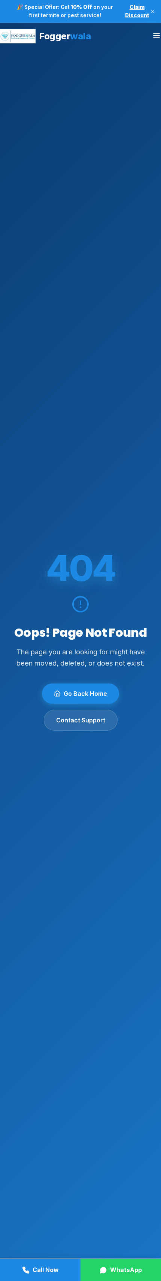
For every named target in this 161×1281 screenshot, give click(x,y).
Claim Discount (137, 11)
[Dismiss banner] (152, 11)
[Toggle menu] (156, 36)
